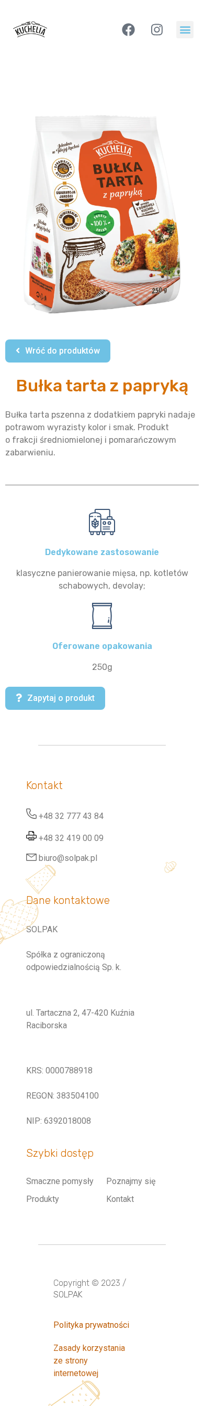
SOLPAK (68, 1295)
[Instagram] (157, 29)
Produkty (42, 1199)
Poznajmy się (130, 1181)
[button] (185, 29)
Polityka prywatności (91, 1325)
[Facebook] (128, 29)
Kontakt (120, 1199)
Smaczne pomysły (60, 1181)
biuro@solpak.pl (68, 858)
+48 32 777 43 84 (71, 816)
